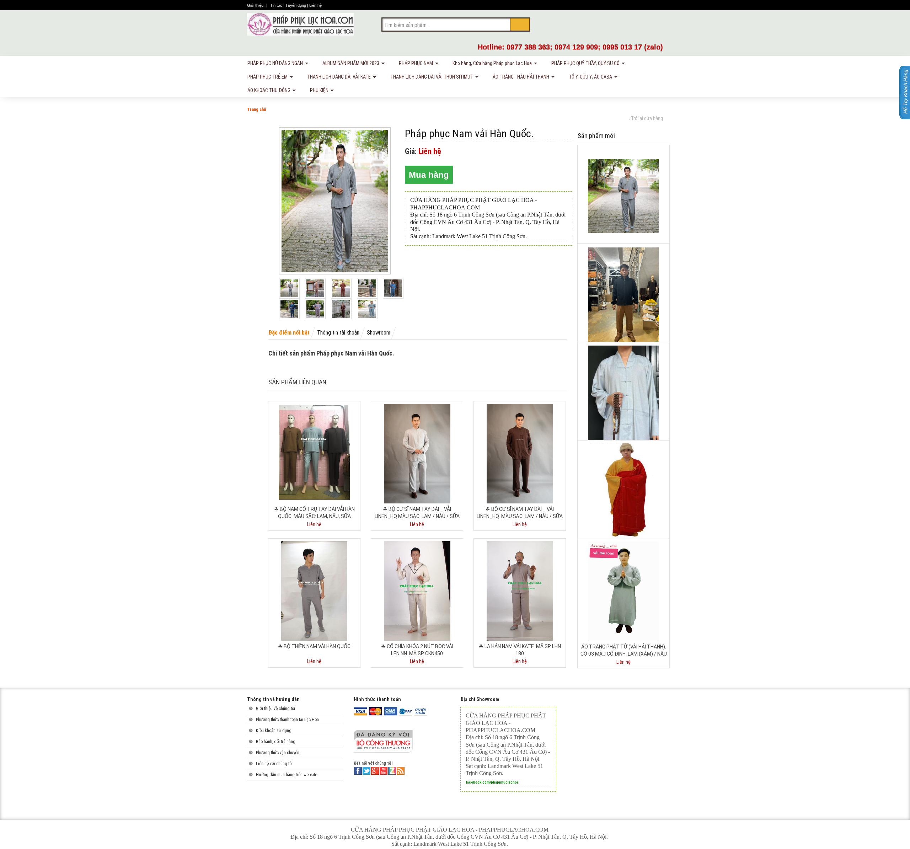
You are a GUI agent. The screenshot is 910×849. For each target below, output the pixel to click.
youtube (383, 771)
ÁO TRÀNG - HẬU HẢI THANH (519, 78)
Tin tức (276, 5)
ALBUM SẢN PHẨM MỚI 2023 (349, 64)
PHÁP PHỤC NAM (414, 64)
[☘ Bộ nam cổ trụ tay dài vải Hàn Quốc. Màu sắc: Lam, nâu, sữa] (314, 452)
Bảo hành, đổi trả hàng (275, 741)
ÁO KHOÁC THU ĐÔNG (267, 91)
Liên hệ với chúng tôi (274, 763)
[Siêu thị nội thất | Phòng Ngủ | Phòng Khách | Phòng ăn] (300, 24)
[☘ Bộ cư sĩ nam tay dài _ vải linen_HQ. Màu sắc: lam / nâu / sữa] (520, 453)
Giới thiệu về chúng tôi (275, 708)
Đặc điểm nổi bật (289, 332)
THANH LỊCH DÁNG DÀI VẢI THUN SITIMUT (430, 78)
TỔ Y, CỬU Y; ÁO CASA (589, 78)
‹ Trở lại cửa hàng (645, 118)
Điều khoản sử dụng (273, 730)
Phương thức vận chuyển (277, 752)
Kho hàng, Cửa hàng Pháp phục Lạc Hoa (491, 64)
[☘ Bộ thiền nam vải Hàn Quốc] (314, 590)
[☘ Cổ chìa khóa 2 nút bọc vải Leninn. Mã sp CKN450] (417, 590)
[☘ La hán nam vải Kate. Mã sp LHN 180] (520, 590)
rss (401, 771)
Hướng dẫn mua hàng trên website (286, 774)
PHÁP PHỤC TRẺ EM (266, 78)
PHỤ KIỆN (317, 91)
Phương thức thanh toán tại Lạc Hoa (287, 719)
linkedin (392, 771)
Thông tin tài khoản (338, 332)
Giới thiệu (255, 5)
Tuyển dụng (296, 5)
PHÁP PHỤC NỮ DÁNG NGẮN (274, 64)
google (375, 771)
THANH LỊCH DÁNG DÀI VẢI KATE (337, 78)
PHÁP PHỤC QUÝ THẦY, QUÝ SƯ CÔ (584, 64)
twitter (366, 771)
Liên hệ (315, 5)
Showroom (378, 332)
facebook (358, 771)
